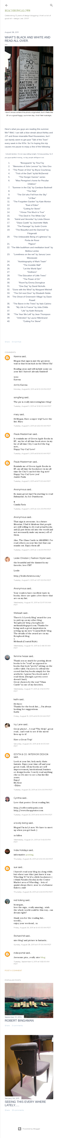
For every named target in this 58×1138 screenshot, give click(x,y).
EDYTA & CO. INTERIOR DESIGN (31, 754)
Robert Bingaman (19, 1020)
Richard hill (19, 936)
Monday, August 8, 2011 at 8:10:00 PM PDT (32, 389)
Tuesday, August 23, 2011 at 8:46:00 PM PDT (33, 815)
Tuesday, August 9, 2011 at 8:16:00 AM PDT (32, 453)
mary (16, 414)
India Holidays (21, 850)
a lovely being (21, 823)
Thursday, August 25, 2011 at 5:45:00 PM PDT (33, 892)
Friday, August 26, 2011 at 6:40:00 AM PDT (32, 927)
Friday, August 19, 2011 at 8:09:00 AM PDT (32, 716)
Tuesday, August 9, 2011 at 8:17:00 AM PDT (32, 481)
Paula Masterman (23, 434)
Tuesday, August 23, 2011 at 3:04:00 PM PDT (33, 790)
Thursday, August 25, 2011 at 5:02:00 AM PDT (33, 859)
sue (15, 867)
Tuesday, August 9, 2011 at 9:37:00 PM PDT (32, 580)
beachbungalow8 (17, 10)
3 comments (17, 1025)
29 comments (18, 1110)
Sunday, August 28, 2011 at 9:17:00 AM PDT (32, 944)
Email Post (16, 342)
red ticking (19, 900)
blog (43, 957)
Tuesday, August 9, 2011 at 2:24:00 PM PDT (32, 509)
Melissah (18, 613)
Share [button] (7, 342)
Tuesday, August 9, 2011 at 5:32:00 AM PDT (32, 426)
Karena (17, 356)
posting (29, 854)
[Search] (51, 5)
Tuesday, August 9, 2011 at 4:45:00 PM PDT (32, 550)
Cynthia (18, 798)
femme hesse (21, 656)
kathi (16, 699)
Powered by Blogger (31, 1129)
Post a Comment (13, 970)
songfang (19, 397)
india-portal (19, 953)
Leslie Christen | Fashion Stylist (30, 558)
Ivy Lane (18, 724)
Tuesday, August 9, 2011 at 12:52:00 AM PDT (32, 406)
